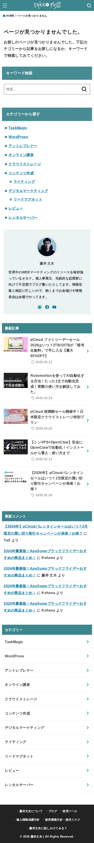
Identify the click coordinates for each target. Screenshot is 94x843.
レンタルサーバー (23, 217)
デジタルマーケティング (28, 191)
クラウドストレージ (25, 164)
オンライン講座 (21, 155)
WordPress (18, 137)
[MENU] (5, 5)
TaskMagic (18, 128)
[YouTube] (54, 307)
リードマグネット (28, 199)
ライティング (24, 181)
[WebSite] (40, 307)
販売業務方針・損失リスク (62, 819)
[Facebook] (47, 307)
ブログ (52, 811)
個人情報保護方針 (28, 819)
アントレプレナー (23, 146)
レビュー (16, 208)
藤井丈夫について (31, 811)
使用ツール (70, 811)
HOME (10, 15)
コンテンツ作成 (21, 173)
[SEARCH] (89, 5)
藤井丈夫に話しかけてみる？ (48, 828)
